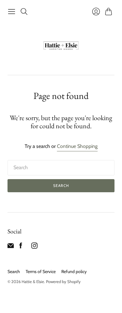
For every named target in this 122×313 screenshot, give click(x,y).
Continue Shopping (77, 146)
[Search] (24, 11)
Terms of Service (41, 271)
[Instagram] (34, 247)
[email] (11, 247)
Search (61, 185)
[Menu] (11, 11)
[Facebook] (20, 247)
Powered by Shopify (63, 281)
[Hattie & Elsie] (61, 46)
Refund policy (74, 271)
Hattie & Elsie (33, 281)
